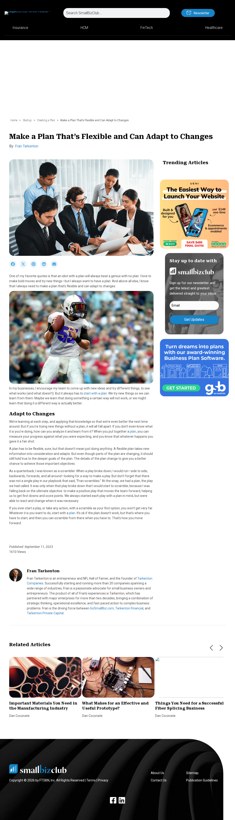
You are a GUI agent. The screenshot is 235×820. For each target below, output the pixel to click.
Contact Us (159, 780)
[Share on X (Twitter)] (25, 266)
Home (13, 120)
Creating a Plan (46, 120)
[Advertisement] (117, 81)
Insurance (20, 27)
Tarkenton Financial (129, 608)
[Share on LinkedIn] (45, 266)
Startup (27, 120)
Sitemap (192, 773)
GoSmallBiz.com (102, 608)
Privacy (103, 780)
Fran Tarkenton (26, 146)
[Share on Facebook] (14, 266)
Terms (91, 780)
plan (133, 431)
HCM (84, 27)
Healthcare (214, 27)
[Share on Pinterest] (35, 266)
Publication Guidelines (202, 780)
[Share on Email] (55, 266)
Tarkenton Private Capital (45, 613)
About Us (157, 773)
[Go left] (211, 647)
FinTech (146, 27)
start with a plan (95, 393)
